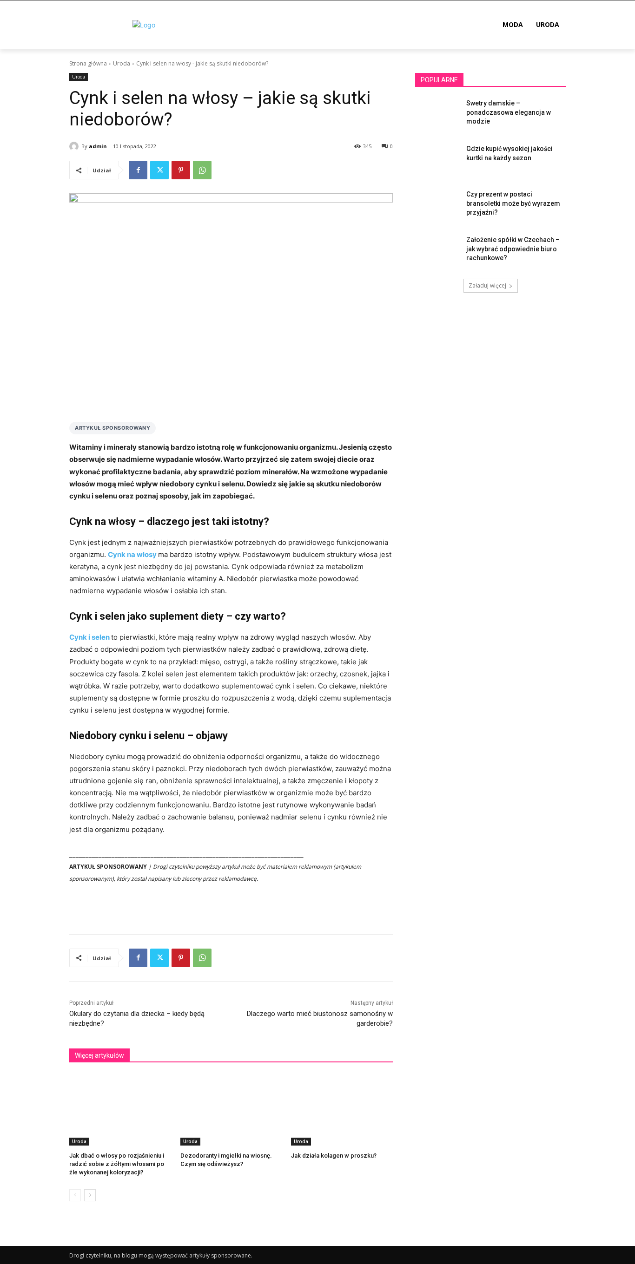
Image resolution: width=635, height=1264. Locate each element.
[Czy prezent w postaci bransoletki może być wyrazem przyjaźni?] (437, 206)
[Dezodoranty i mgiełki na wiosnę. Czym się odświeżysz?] (231, 1110)
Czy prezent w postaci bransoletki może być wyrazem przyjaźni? (513, 203)
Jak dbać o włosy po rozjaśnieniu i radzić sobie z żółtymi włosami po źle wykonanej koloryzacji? (116, 1164)
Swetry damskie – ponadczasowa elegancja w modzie (508, 112)
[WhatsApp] (202, 170)
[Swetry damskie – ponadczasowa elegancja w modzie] (437, 115)
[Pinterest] (181, 170)
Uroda (121, 63)
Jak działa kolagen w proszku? (334, 1155)
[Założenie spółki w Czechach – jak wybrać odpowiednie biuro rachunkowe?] (437, 251)
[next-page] (90, 1195)
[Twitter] (159, 170)
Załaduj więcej (487, 285)
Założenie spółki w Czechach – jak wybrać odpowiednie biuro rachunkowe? (513, 249)
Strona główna (88, 63)
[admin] (75, 146)
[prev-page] (75, 1195)
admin (98, 146)
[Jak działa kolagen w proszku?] (342, 1110)
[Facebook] (138, 170)
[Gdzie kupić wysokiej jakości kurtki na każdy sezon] (437, 160)
